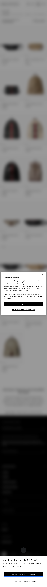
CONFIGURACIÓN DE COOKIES (23, 310)
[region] (23, 293)
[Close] (23, 550)
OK (23, 304)
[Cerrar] (42, 274)
